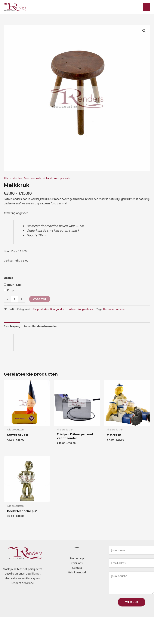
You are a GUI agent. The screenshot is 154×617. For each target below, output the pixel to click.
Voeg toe (40, 299)
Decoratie (108, 309)
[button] (144, 30)
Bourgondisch (32, 178)
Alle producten (13, 178)
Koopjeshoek (62, 178)
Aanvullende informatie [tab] (40, 326)
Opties (8, 278)
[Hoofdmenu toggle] (146, 7)
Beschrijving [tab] (12, 326)
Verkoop (120, 309)
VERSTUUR (131, 602)
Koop (10, 290)
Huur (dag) (14, 285)
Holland (47, 178)
